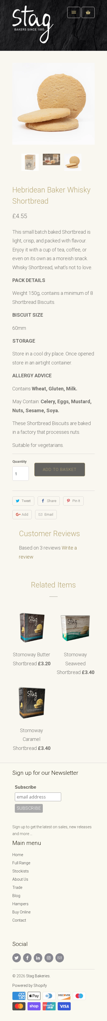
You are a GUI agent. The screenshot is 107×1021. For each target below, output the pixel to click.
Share (51, 501)
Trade (17, 887)
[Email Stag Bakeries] (59, 957)
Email (48, 514)
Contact (19, 920)
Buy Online (21, 912)
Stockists (20, 871)
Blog (16, 896)
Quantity (19, 461)
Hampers (20, 904)
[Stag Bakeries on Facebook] (27, 957)
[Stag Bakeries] (34, 27)
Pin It (76, 501)
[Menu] (73, 12)
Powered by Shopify (29, 985)
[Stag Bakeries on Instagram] (48, 957)
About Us (20, 879)
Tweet (26, 501)
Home (17, 855)
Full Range (21, 863)
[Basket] (88, 12)
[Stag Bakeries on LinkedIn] (38, 957)
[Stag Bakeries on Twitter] (16, 957)
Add (25, 514)
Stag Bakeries (38, 976)
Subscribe (25, 787)
